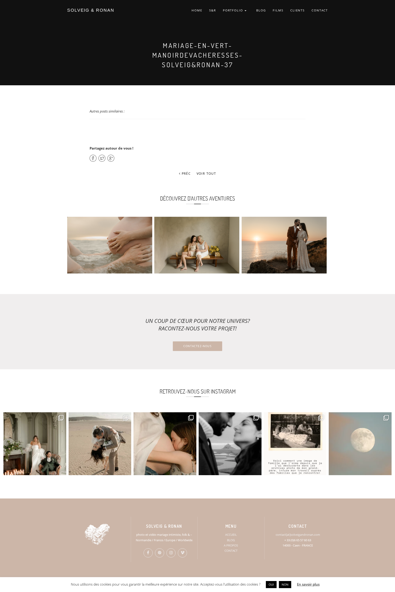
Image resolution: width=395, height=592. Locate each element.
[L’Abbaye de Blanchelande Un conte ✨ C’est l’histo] (34, 443)
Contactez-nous (197, 346)
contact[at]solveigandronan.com (298, 535)
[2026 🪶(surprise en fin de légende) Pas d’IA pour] (360, 443)
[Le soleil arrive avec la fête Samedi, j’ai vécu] (100, 443)
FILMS (278, 10)
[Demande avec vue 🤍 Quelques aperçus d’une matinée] (230, 443)
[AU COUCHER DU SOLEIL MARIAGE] (284, 245)
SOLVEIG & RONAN (90, 10)
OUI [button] (271, 584)
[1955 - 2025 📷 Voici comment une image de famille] (295, 443)
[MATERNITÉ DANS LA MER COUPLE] (109, 245)
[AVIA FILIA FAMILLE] (196, 245)
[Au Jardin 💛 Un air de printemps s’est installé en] (164, 443)
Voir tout (206, 173)
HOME (197, 10)
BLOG (261, 10)
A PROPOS (231, 545)
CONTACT (320, 10)
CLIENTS (297, 10)
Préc (185, 173)
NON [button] (285, 584)
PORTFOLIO (233, 10)
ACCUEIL (231, 535)
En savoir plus (308, 584)
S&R (212, 10)
